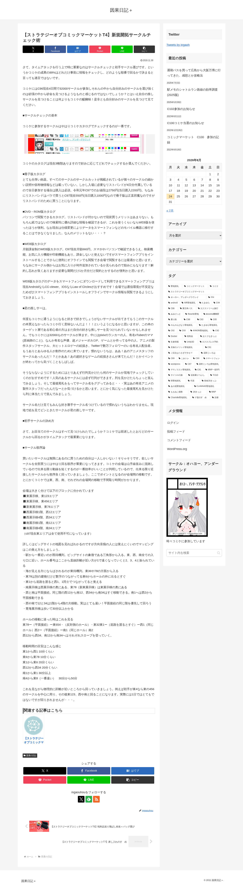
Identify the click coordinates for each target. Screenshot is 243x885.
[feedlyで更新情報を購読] (88, 799)
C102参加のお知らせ (181, 109)
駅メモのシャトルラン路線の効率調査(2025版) (192, 92)
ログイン (173, 422)
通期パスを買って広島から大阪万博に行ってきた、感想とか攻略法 (194, 73)
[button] (144, 49)
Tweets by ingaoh (178, 45)
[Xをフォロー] (81, 799)
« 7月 (170, 210)
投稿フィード (176, 431)
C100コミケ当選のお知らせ (185, 123)
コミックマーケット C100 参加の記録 (193, 139)
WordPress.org (177, 449)
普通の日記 (31, 755)
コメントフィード (179, 440)
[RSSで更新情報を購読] (96, 799)
